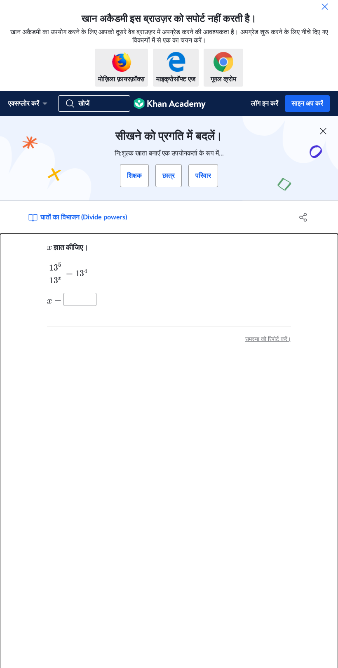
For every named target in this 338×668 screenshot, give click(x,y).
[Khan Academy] (170, 103)
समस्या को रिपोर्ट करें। (268, 339)
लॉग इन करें (264, 103)
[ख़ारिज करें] (324, 6)
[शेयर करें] (303, 217)
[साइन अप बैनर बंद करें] (323, 131)
